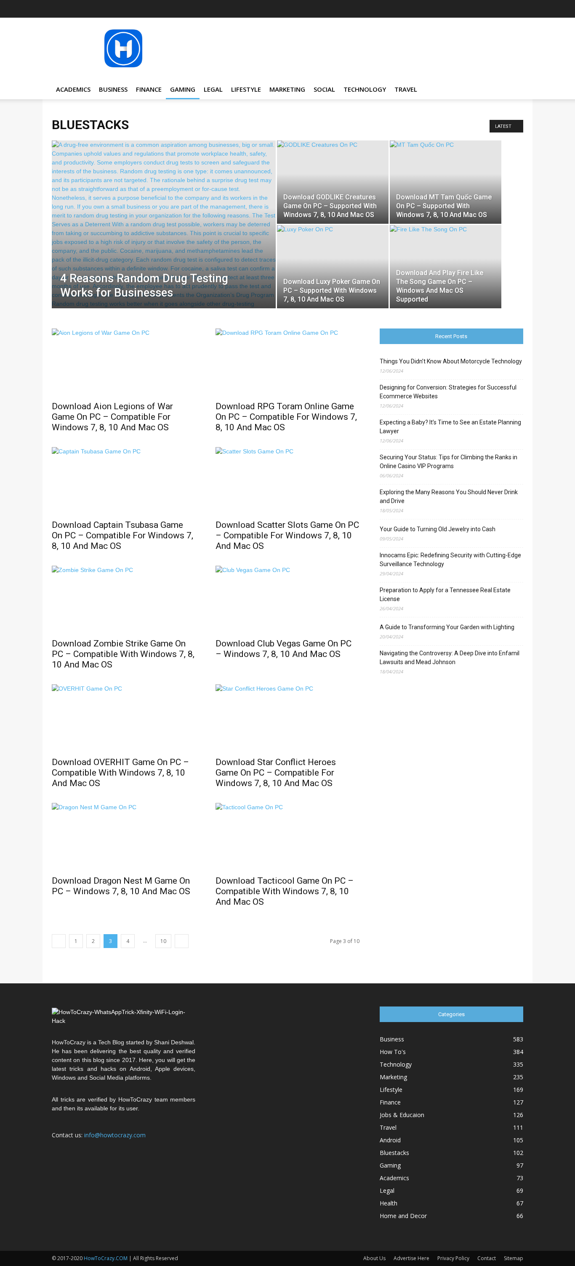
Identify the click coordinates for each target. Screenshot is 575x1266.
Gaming (182, 89)
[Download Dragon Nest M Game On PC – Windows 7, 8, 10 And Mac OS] (123, 836)
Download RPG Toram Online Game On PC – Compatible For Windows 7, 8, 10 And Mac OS (286, 416)
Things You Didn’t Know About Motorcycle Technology (451, 361)
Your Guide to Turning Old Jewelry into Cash (437, 529)
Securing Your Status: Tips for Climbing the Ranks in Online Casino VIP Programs (448, 461)
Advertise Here (411, 1258)
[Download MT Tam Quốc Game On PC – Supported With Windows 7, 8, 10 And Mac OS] (445, 182)
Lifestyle (246, 89)
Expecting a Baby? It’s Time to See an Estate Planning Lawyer (450, 426)
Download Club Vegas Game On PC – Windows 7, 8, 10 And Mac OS (283, 648)
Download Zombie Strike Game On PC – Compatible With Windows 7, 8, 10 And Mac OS (123, 654)
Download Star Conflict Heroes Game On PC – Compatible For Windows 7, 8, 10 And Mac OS (276, 772)
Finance (149, 89)
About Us (374, 1258)
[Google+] (447, 9)
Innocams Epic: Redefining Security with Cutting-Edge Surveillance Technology (450, 559)
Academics (73, 89)
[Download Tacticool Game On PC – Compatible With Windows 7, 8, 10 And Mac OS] (287, 836)
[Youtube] (517, 9)
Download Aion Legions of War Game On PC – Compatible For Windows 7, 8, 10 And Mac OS (112, 416)
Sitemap (513, 1258)
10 (163, 941)
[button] (513, 90)
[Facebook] (433, 9)
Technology (364, 89)
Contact (486, 1258)
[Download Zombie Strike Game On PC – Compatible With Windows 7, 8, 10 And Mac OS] (123, 599)
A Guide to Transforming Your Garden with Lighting (447, 627)
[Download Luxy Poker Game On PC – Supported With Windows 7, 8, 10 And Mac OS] (333, 266)
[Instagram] (461, 9)
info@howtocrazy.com (115, 1135)
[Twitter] (503, 9)
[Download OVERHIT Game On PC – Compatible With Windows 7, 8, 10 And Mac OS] (123, 718)
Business (113, 89)
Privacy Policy (453, 1258)
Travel (405, 89)
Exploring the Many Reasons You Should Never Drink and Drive (449, 496)
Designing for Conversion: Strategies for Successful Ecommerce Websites (448, 392)
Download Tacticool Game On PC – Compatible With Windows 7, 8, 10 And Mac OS (285, 891)
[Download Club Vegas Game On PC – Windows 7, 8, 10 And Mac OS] (287, 599)
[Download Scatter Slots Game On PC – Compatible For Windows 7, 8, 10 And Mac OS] (287, 480)
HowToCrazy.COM (106, 1258)
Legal (213, 89)
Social (324, 89)
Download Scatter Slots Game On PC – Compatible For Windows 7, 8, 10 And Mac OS (287, 535)
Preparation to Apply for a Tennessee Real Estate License (445, 594)
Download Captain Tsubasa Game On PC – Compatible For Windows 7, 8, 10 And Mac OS (122, 535)
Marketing (287, 89)
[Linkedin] (475, 9)
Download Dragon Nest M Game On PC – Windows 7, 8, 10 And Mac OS (121, 886)
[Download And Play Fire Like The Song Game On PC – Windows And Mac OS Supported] (445, 266)
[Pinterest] (489, 9)
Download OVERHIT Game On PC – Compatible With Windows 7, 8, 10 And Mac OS (120, 772)
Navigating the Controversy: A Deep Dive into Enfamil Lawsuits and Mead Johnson (449, 657)
